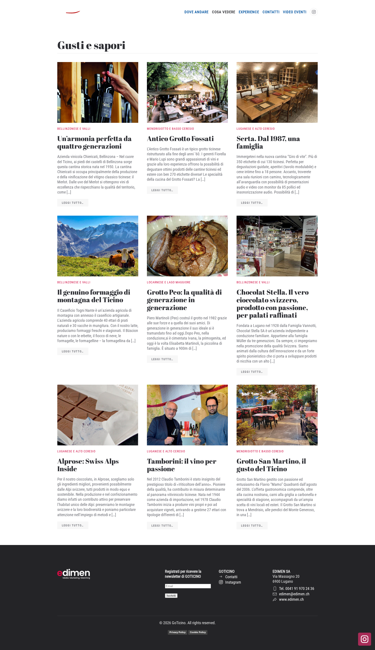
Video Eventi (294, 12)
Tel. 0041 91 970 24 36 (296, 588)
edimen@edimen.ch (294, 594)
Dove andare (196, 12)
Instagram (233, 582)
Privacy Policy (177, 632)
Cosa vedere (223, 12)
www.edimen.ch (291, 599)
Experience (249, 12)
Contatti (271, 12)
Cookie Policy (198, 632)
